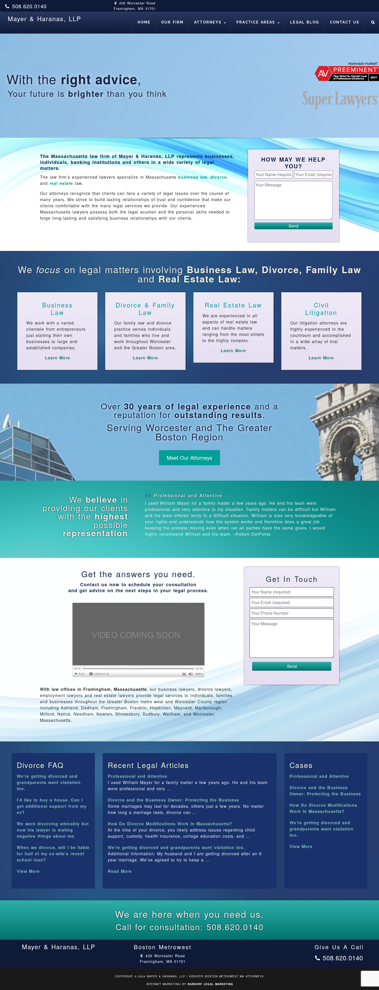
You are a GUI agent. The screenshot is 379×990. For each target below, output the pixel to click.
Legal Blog (304, 22)
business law (192, 177)
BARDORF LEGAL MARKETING (210, 984)
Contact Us (344, 22)
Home (144, 22)
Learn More (57, 358)
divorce (218, 177)
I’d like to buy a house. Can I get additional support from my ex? (52, 806)
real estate (61, 183)
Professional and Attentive (188, 495)
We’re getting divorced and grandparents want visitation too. (49, 782)
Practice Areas (256, 22)
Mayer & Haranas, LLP (44, 18)
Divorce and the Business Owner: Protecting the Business (173, 800)
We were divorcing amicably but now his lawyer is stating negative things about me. (53, 830)
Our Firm (172, 22)
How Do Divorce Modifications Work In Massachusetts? (170, 824)
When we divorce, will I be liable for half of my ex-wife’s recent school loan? (53, 853)
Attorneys (208, 22)
